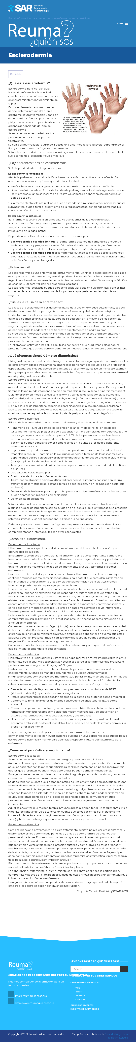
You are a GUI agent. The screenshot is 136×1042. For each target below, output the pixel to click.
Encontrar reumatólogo (84, 1009)
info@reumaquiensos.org (31, 995)
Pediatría (79, 992)
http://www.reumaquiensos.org (34, 1003)
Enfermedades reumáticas (85, 982)
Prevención (80, 996)
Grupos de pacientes (82, 1005)
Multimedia (80, 999)
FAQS (77, 988)
